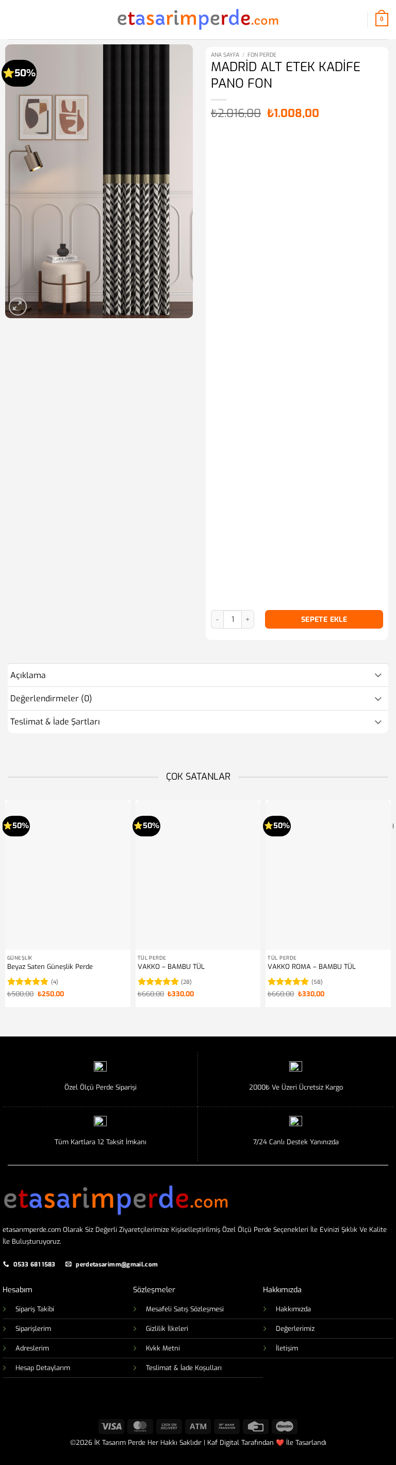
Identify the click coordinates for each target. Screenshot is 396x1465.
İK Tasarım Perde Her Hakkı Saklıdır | (149, 1442)
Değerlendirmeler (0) (51, 698)
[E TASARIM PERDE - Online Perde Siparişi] (198, 19)
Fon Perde (262, 55)
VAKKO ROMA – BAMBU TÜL (312, 967)
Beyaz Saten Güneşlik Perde (50, 967)
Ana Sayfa (225, 55)
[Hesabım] (354, 19)
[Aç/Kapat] (378, 674)
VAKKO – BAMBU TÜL (171, 967)
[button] (13, 19)
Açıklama (28, 675)
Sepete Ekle (324, 619)
